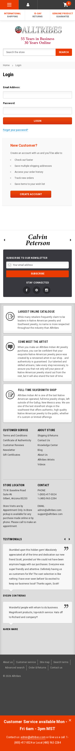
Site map (44, 662)
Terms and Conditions (15, 435)
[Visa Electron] (52, 696)
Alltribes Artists (46, 459)
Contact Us (44, 440)
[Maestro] (62, 696)
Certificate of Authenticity (17, 440)
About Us (43, 454)
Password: (9, 103)
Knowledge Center (48, 445)
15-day (37, 15)
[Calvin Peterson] (37, 239)
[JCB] (6, 703)
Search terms (60, 662)
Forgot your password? (15, 130)
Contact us (56, 667)
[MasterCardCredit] (32, 696)
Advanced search (15, 667)
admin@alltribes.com (33, 737)
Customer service (26, 662)
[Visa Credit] (31, 696)
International (12, 15)
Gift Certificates (11, 454)
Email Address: (11, 87)
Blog (40, 450)
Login (18, 65)
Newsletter (9, 450)
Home (6, 65)
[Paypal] (9, 696)
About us (8, 662)
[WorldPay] (24, 696)
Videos (41, 464)
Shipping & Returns (48, 435)
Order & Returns (37, 667)
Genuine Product (62, 15)
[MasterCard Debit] (40, 696)
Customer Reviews (13, 445)
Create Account (31, 194)
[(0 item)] (65, 4)
